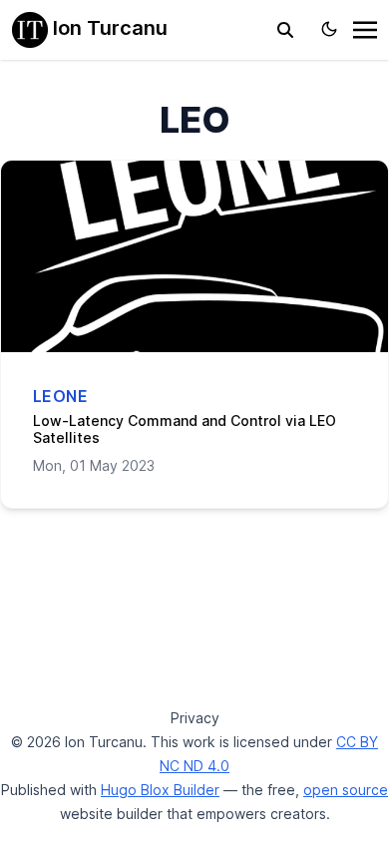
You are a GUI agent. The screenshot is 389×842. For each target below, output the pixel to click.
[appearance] (329, 29)
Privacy (195, 717)
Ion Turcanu (108, 28)
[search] (285, 30)
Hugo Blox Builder (160, 789)
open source (345, 789)
